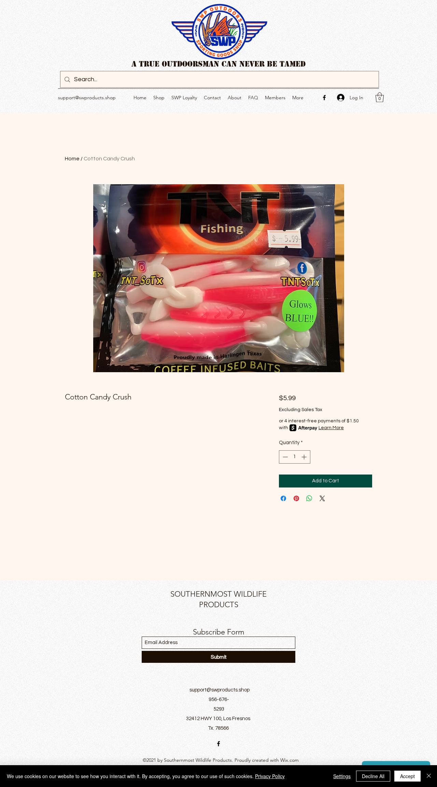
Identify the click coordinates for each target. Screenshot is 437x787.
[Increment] (304, 457)
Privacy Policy (270, 776)
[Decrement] (284, 457)
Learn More (331, 427)
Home (72, 158)
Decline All (373, 776)
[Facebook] (324, 97)
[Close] (429, 776)
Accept (407, 776)
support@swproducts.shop (87, 97)
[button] (380, 97)
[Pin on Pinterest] (296, 498)
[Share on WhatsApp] (309, 498)
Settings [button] (342, 776)
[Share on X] (322, 498)
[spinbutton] (294, 457)
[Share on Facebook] (283, 498)
